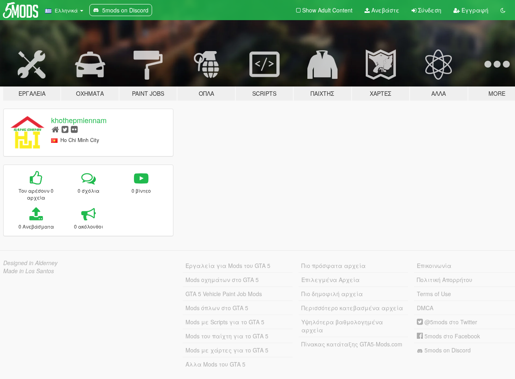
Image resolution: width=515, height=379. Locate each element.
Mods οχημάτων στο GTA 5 (222, 280)
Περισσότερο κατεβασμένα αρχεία (352, 308)
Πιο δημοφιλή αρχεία (332, 294)
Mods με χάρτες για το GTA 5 (226, 350)
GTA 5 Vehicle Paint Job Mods (223, 294)
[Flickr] (74, 129)
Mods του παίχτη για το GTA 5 (226, 336)
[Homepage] (55, 129)
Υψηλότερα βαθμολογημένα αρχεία (342, 326)
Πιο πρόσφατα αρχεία (333, 266)
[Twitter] (65, 129)
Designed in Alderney (30, 263)
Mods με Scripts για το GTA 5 (224, 322)
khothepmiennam (79, 120)
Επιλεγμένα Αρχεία (330, 280)
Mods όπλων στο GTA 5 (216, 308)
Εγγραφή (474, 10)
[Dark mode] (502, 10)
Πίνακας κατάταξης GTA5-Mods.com (351, 344)
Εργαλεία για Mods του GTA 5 (227, 266)
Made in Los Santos (28, 271)
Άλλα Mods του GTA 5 (215, 364)
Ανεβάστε (385, 10)
